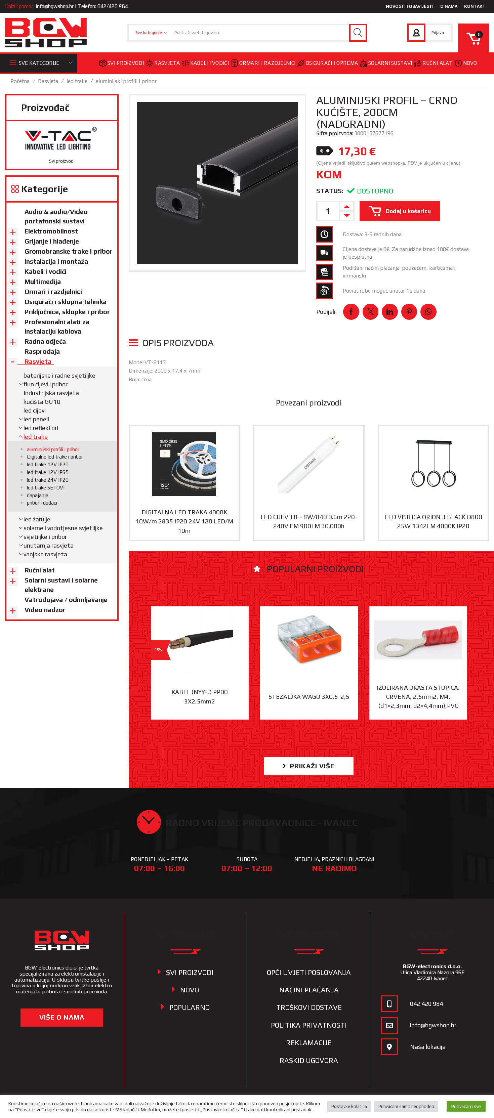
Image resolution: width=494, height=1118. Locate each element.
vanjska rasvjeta (45, 554)
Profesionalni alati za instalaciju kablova (57, 326)
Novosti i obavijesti (410, 6)
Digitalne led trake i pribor (55, 457)
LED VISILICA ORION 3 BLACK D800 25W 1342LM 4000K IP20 (433, 521)
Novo (470, 63)
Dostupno (375, 191)
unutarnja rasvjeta (49, 545)
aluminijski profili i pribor (126, 81)
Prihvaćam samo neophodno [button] (406, 1106)
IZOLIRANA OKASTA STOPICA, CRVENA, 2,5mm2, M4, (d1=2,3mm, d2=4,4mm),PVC (418, 697)
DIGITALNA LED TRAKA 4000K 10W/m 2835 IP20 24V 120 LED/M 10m (184, 521)
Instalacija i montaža (56, 261)
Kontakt (475, 6)
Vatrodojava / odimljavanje (66, 599)
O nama (448, 6)
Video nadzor (45, 609)
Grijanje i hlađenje (52, 241)
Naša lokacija (428, 1046)
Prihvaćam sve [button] (466, 1106)
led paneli (36, 419)
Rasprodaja (42, 351)
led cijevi (35, 410)
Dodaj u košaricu (408, 211)
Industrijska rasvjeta (51, 392)
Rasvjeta (167, 63)
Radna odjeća (45, 341)
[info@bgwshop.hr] (389, 1025)
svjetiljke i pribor (45, 536)
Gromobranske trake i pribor (69, 251)
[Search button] (358, 32)
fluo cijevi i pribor (46, 384)
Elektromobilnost (51, 231)
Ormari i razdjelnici (267, 63)
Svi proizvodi (126, 63)
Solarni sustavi (390, 63)
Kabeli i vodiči (209, 63)
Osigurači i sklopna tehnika (66, 301)
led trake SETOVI (46, 487)
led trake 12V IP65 (48, 472)
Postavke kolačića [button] (349, 1106)
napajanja (37, 495)
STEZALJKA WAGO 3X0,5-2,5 (309, 696)
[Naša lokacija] (389, 1046)
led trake (77, 81)
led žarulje (37, 519)
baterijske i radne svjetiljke (59, 375)
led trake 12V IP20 (48, 464)
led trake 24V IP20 (48, 480)
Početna (20, 81)
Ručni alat (437, 63)
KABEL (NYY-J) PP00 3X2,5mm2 (199, 696)
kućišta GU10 (42, 401)
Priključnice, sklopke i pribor (67, 311)
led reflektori (41, 427)
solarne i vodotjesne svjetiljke (63, 527)
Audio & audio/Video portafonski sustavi (56, 216)
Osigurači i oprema (332, 63)
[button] (309, 766)
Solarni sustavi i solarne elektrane (61, 584)
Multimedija (43, 281)
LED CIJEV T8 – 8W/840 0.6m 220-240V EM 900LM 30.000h (308, 521)
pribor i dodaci (42, 503)
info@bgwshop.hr (55, 6)
